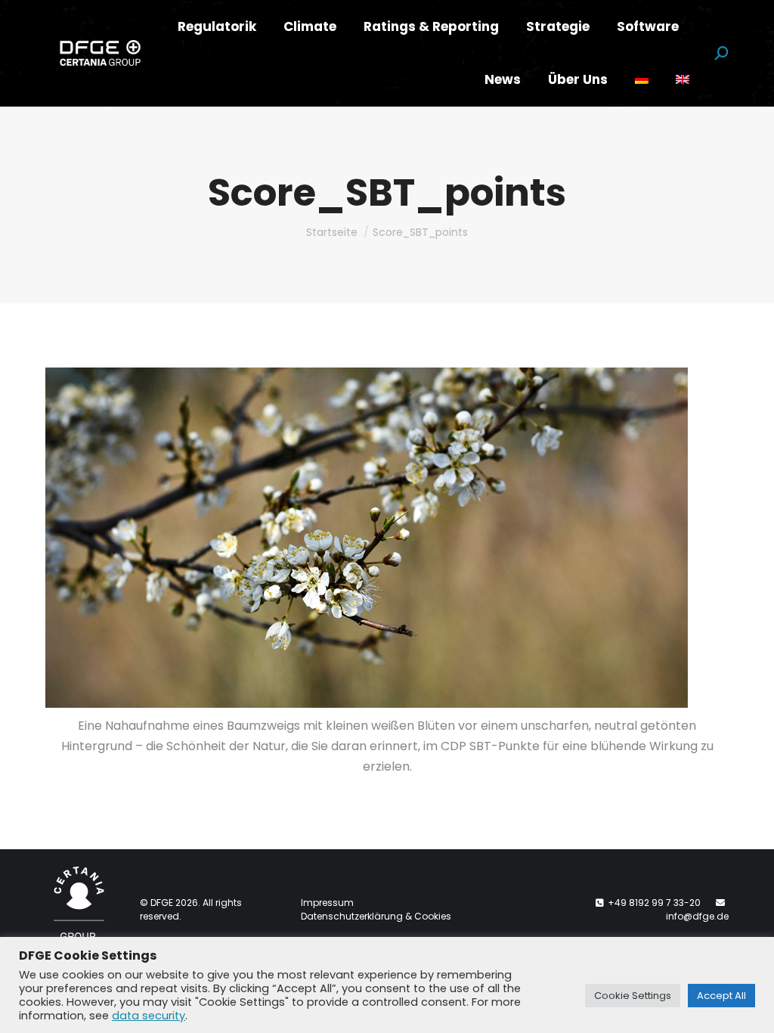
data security (148, 1015)
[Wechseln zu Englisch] (682, 80)
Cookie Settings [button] (632, 995)
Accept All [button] (721, 995)
